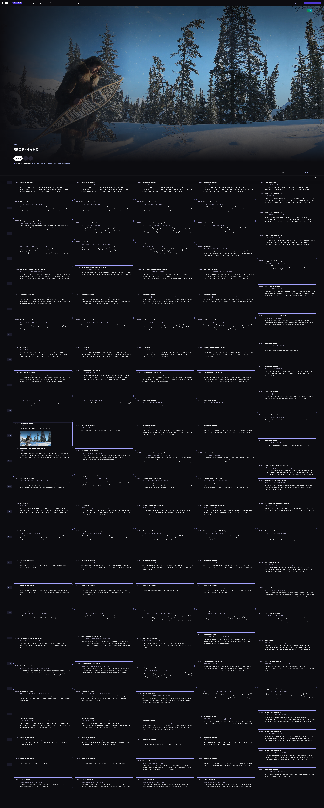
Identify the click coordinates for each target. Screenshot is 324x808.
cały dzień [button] (307, 173)
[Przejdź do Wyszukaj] (295, 3)
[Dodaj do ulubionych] (25, 158)
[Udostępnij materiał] (30, 158)
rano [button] (292, 173)
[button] (316, 178)
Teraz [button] (287, 173)
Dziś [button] (283, 173)
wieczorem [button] (298, 173)
